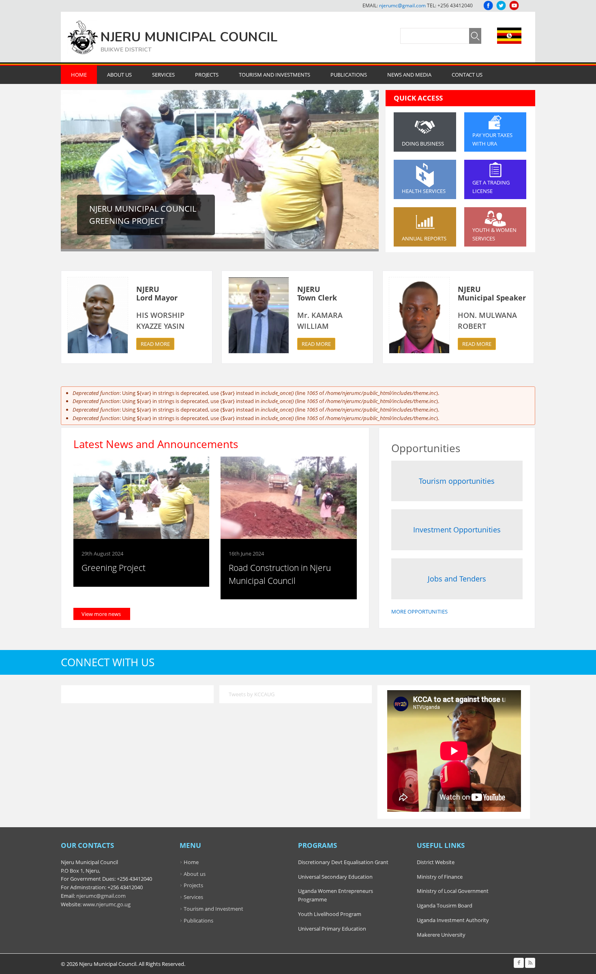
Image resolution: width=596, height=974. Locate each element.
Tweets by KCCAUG (251, 694)
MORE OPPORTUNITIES (419, 611)
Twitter (501, 5)
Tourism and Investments (274, 74)
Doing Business (423, 143)
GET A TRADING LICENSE (491, 187)
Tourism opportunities (457, 481)
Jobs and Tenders (457, 579)
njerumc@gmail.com (402, 5)
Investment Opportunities (457, 529)
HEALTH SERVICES (424, 191)
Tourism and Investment (213, 908)
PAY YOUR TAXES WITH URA (492, 139)
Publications (348, 74)
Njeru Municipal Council (189, 37)
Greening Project (113, 567)
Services (163, 74)
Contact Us (467, 74)
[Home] (83, 37)
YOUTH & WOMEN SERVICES (494, 234)
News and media (409, 74)
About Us (119, 74)
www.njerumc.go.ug (107, 904)
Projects (207, 74)
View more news (101, 614)
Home (79, 74)
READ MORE (155, 344)
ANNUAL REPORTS (424, 238)
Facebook (488, 5)
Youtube (514, 5)
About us (195, 873)
